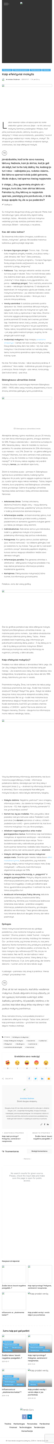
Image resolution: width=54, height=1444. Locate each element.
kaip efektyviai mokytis (14, 1041)
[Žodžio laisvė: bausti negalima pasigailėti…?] (14, 1274)
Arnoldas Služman (13, 79)
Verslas (46, 70)
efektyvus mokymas (21, 1037)
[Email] (48, 1078)
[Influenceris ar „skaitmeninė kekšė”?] (14, 1301)
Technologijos (9, 1382)
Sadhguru (20, 1044)
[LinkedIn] (47, 1124)
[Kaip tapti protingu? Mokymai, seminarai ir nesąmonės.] (40, 1274)
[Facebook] (29, 1078)
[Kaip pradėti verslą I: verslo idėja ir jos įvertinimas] (40, 1301)
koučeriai (31, 1041)
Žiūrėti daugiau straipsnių (27, 1101)
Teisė (6, 1347)
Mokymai (8, 1044)
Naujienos (7, 70)
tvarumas (30, 1047)
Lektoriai (43, 1041)
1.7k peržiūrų (35, 79)
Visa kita (7, 1350)
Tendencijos (35, 70)
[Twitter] (35, 1078)
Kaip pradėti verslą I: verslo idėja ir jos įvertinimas (37, 1392)
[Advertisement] (27, 36)
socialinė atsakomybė (13, 1047)
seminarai (33, 1044)
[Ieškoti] (47, 4)
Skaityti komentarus (39, 1151)
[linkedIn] (42, 1078)
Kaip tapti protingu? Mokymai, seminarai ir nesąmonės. (37, 1358)
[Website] (41, 1124)
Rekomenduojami (21, 70)
